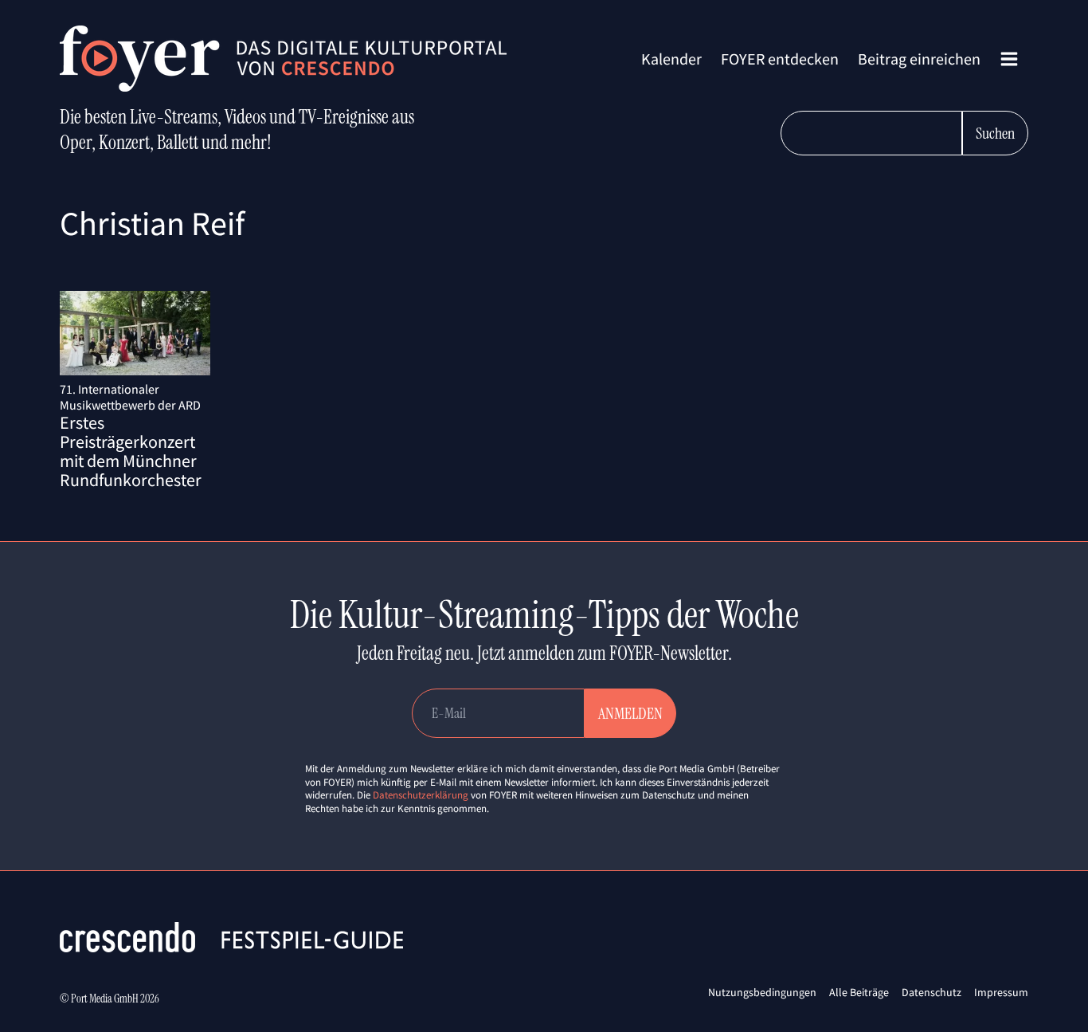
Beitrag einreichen (919, 59)
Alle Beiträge (859, 992)
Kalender (671, 59)
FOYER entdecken (780, 59)
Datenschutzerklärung (420, 795)
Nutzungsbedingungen (762, 992)
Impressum (1001, 992)
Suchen (995, 133)
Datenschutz (931, 992)
